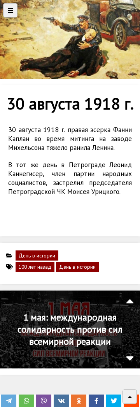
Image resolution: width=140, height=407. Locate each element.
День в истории (37, 255)
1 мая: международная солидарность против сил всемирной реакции (70, 329)
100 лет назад (35, 266)
